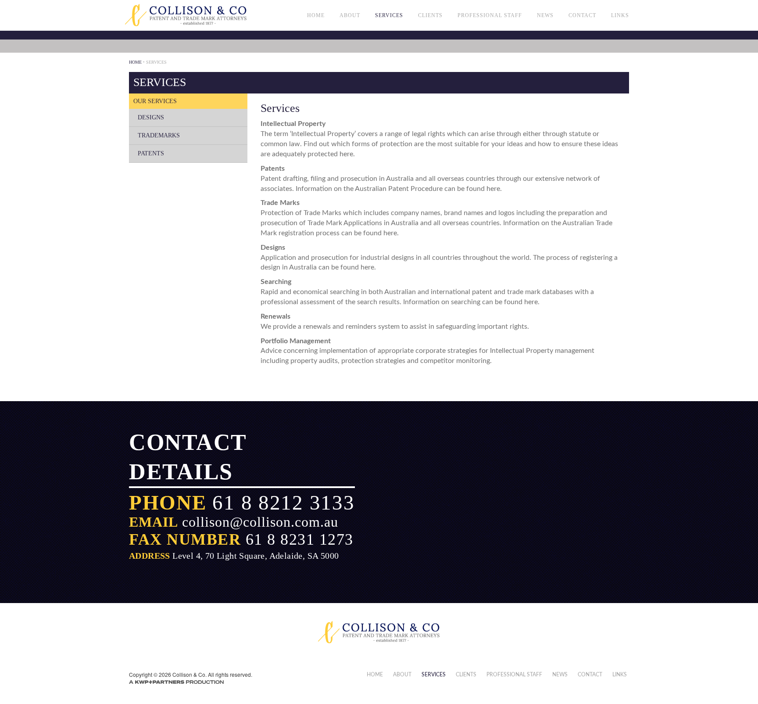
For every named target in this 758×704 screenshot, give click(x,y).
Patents (151, 153)
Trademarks (159, 135)
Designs (151, 117)
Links (620, 15)
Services (389, 15)
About (350, 15)
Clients (430, 15)
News (545, 15)
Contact (582, 15)
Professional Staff (490, 15)
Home (316, 15)
